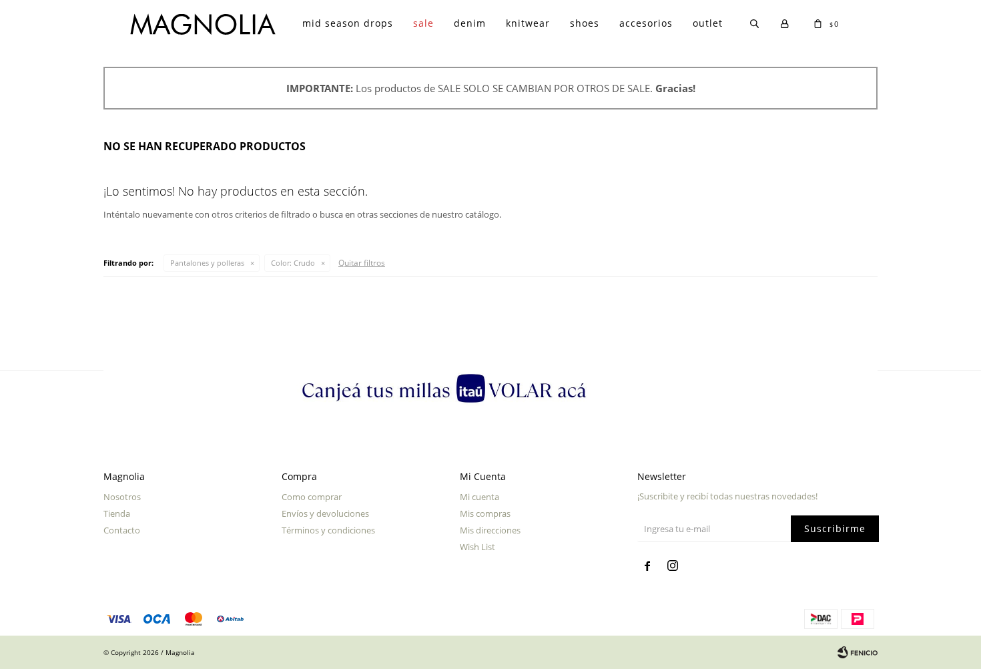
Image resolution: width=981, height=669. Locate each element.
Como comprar (312, 497)
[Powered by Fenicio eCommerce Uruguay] (858, 652)
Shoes (584, 23)
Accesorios (646, 23)
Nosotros (122, 497)
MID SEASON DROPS (347, 23)
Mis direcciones (490, 530)
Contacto (121, 530)
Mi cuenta (479, 497)
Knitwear (528, 23)
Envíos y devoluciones (325, 513)
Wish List (477, 547)
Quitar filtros (361, 262)
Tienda (116, 513)
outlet (708, 23)
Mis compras (485, 513)
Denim (470, 23)
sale (423, 23)
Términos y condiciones (328, 530)
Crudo (293, 263)
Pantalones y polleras (207, 263)
